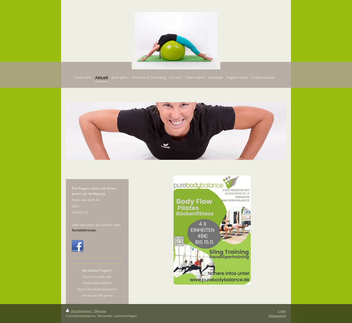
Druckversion (81, 311)
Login (282, 311)
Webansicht (277, 316)
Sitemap (100, 311)
